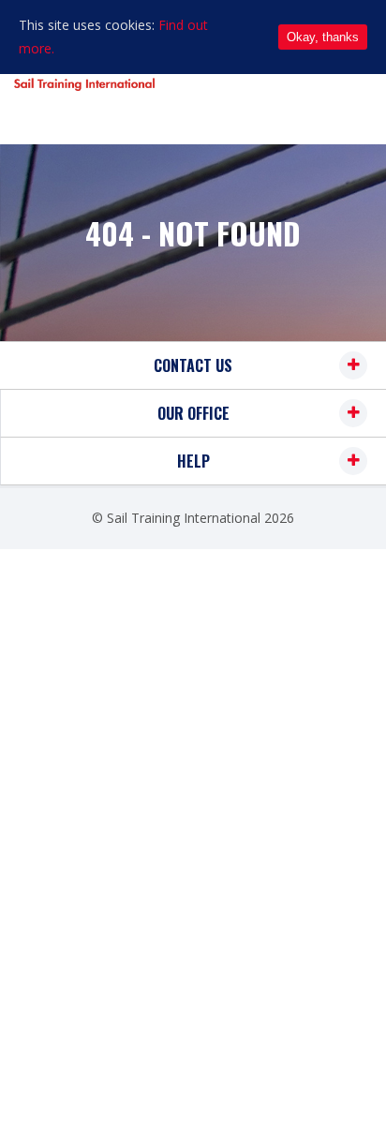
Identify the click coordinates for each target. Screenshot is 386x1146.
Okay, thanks (323, 37)
